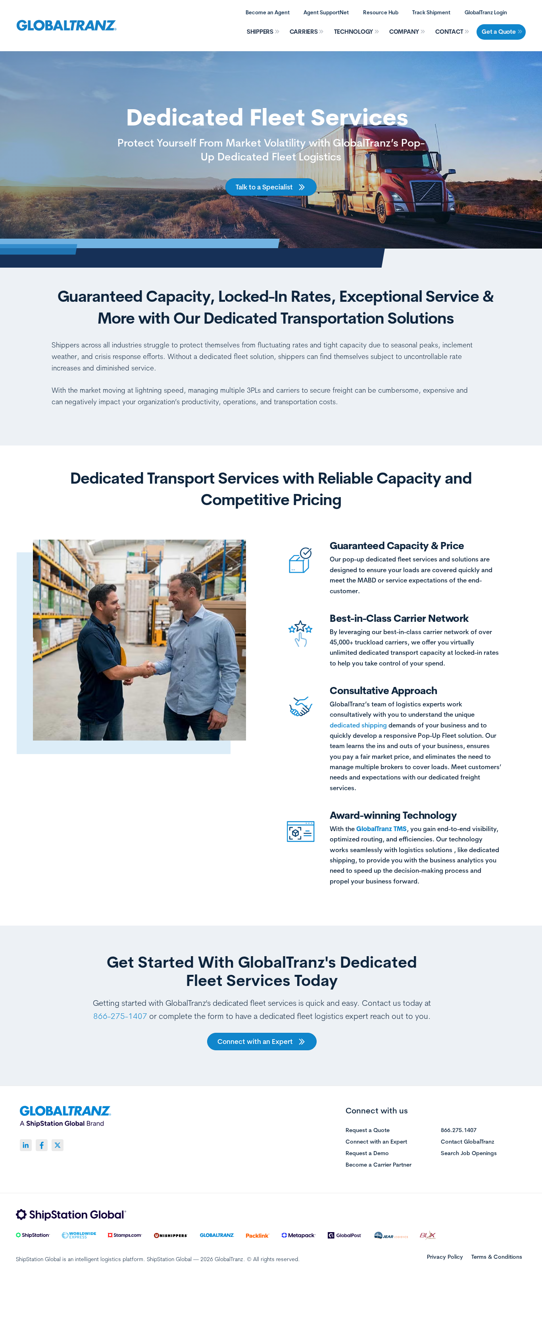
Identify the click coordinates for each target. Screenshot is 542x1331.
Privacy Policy (445, 1257)
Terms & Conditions (496, 1257)
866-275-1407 (120, 1016)
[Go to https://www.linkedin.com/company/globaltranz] (26, 1145)
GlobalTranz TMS (381, 829)
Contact (449, 31)
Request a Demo (367, 1153)
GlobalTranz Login (486, 12)
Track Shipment (431, 12)
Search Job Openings (469, 1153)
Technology (353, 31)
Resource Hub (380, 12)
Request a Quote (368, 1130)
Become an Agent (268, 12)
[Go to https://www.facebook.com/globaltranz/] (42, 1145)
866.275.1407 (459, 1130)
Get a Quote (498, 31)
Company (404, 31)
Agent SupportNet (326, 12)
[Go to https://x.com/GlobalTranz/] (57, 1145)
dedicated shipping (358, 725)
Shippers (260, 31)
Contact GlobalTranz (467, 1142)
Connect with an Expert (376, 1142)
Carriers (304, 31)
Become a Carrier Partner (378, 1165)
